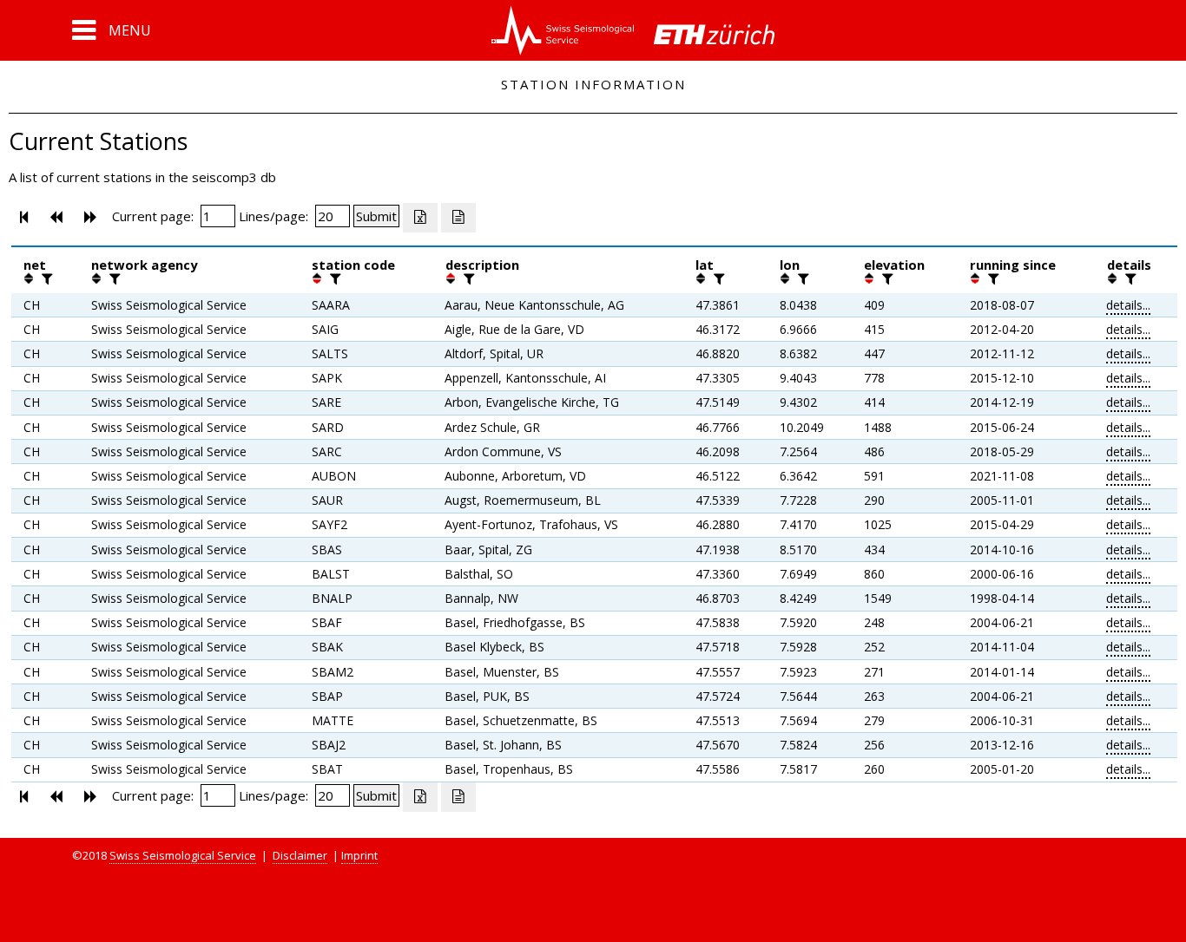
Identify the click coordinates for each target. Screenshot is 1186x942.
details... (1128, 305)
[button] (111, 30)
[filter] (45, 278)
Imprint (359, 855)
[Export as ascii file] (458, 217)
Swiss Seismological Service (182, 855)
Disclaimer (300, 855)
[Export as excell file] (420, 217)
